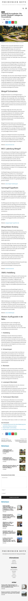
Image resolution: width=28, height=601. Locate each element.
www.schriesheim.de (9, 144)
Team (4, 19)
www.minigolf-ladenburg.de (11, 183)
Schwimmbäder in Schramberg (9, 427)
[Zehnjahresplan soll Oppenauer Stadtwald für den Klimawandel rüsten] (19, 532)
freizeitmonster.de (9, 268)
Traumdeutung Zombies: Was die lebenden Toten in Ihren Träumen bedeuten (21, 441)
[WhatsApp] (15, 22)
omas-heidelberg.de (9, 312)
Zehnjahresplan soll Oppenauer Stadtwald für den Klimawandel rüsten (9, 532)
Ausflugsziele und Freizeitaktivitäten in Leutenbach (8, 451)
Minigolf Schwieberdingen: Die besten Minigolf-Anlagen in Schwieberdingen (11, 466)
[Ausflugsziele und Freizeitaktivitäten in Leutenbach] (22, 452)
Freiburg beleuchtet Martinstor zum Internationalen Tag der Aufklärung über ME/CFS (9, 540)
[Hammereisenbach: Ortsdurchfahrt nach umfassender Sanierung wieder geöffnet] (19, 516)
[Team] (2, 19)
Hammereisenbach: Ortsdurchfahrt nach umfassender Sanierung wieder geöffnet (9, 516)
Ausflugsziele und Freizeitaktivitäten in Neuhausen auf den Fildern (10, 459)
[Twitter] (9, 22)
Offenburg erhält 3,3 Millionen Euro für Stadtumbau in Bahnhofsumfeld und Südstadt (8, 524)
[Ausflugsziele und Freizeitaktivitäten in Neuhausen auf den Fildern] (22, 460)
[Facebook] (6, 22)
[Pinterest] (12, 22)
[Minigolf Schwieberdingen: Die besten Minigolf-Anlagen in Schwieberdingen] (22, 468)
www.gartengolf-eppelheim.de (12, 223)
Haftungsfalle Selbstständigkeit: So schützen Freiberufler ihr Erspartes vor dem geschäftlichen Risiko (9, 508)
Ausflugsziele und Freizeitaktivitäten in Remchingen (14, 429)
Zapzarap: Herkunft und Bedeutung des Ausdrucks (6, 441)
